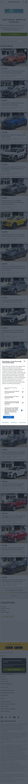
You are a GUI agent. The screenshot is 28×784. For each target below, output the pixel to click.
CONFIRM (8, 417)
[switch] (22, 392)
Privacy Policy (22, 422)
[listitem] (14, 388)
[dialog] (14, 392)
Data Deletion (5, 422)
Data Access (14, 422)
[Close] (25, 361)
